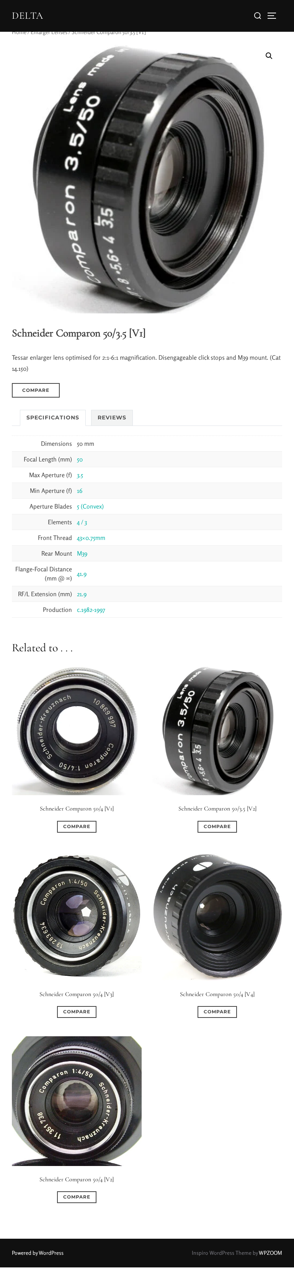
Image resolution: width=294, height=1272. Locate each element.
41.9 (82, 573)
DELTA (27, 15)
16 (79, 490)
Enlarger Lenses (49, 32)
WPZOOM (270, 1252)
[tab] (53, 418)
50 (80, 459)
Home (19, 32)
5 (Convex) (90, 506)
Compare (35, 390)
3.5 (80, 475)
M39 (82, 553)
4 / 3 (82, 522)
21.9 (82, 594)
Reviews (112, 417)
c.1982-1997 (91, 609)
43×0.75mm (91, 537)
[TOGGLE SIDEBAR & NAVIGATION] (274, 15)
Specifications (52, 417)
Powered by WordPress (38, 1252)
